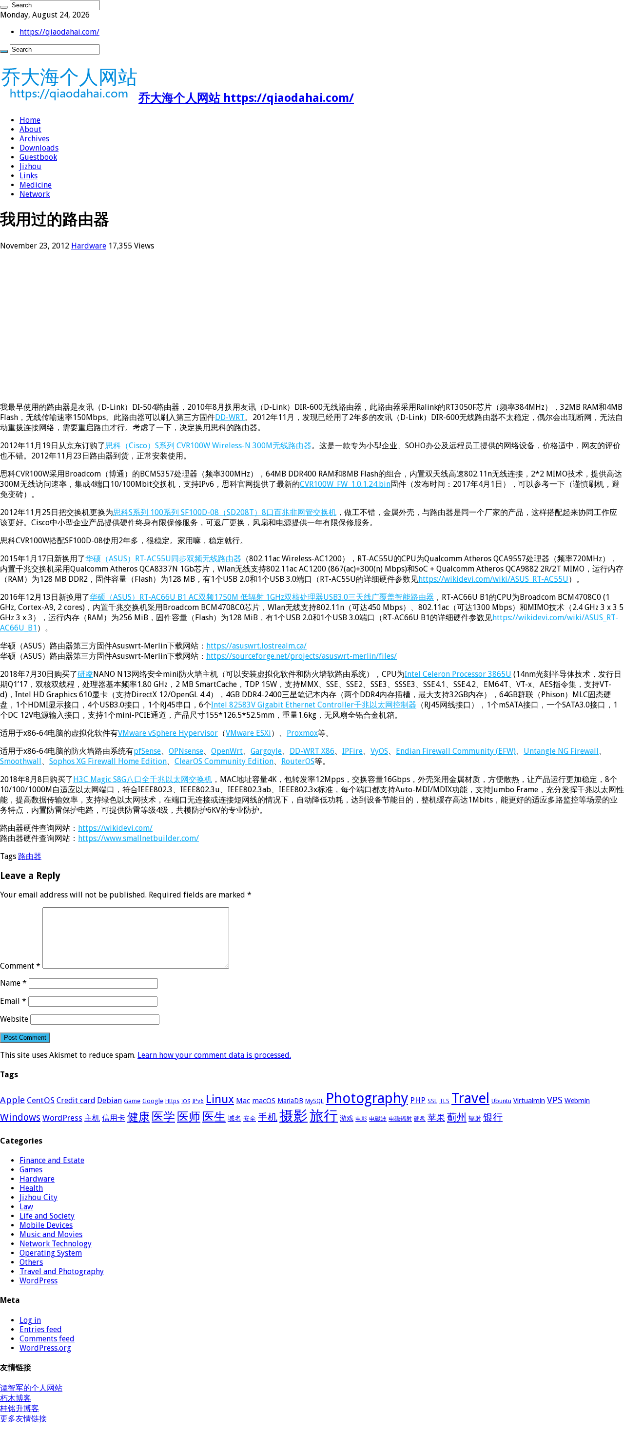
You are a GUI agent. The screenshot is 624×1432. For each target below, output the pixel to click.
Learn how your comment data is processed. (214, 1055)
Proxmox (302, 733)
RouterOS (297, 761)
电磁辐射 (400, 1118)
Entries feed (41, 1329)
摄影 (293, 1115)
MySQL (314, 1101)
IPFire (352, 751)
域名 (234, 1118)
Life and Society (47, 1216)
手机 (267, 1117)
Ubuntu (501, 1101)
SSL (432, 1101)
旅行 (324, 1115)
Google (152, 1101)
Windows (20, 1117)
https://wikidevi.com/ (115, 828)
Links (29, 175)
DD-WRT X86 (312, 751)
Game (132, 1101)
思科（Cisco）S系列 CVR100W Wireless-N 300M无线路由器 (208, 445)
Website (14, 1019)
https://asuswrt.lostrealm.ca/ (256, 645)
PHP (418, 1100)
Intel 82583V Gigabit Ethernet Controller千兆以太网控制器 (313, 704)
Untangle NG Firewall (561, 751)
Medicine (36, 185)
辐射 (474, 1118)
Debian (109, 1100)
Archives (34, 138)
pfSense (147, 751)
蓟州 (457, 1117)
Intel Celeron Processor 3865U (458, 674)
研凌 (85, 674)
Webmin (577, 1101)
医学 (163, 1117)
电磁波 (378, 1118)
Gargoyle (266, 751)
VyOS (379, 751)
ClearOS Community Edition (224, 761)
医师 (188, 1117)
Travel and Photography (62, 1271)
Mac (243, 1100)
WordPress (62, 1118)
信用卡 (113, 1118)
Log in (30, 1320)
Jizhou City (39, 1197)
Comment (20, 966)
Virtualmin (529, 1101)
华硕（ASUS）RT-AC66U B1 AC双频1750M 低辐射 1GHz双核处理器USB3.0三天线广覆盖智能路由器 (262, 597)
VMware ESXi (248, 733)
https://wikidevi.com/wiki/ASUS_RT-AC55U (493, 579)
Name (13, 983)
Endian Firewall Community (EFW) (456, 751)
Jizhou (30, 166)
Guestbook (38, 157)
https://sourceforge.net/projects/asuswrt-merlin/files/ (301, 656)
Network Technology (56, 1243)
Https (172, 1101)
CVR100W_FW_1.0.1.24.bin (345, 484)
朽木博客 (15, 1398)
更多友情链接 (23, 1418)
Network (35, 194)
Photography (367, 1098)
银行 (493, 1117)
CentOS (41, 1100)
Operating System (51, 1253)
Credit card (76, 1100)
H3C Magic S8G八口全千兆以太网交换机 (142, 779)
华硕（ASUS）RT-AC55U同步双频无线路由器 (163, 558)
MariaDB (290, 1101)
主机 (92, 1118)
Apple (12, 1100)
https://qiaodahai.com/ (59, 32)
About (30, 129)
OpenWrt (227, 751)
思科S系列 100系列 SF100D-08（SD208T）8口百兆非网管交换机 (224, 512)
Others (31, 1262)
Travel (470, 1098)
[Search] (4, 7)
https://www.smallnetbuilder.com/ (138, 838)
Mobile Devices (46, 1225)
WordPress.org (45, 1348)
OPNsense (186, 751)
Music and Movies (51, 1234)
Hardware (88, 245)
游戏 (346, 1118)
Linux (220, 1099)
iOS (185, 1101)
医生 (214, 1117)
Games (31, 1169)
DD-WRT (230, 417)
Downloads (39, 148)
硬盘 (420, 1118)
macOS (263, 1100)
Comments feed (47, 1338)
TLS (444, 1101)
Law (26, 1206)
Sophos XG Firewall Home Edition (108, 761)
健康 (138, 1116)
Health (31, 1188)
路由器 (29, 856)
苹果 (436, 1117)
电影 (361, 1118)
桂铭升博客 (19, 1408)
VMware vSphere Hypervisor (168, 733)
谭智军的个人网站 (31, 1388)
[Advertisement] (292, 326)
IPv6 (198, 1101)
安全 (249, 1118)
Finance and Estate (52, 1160)
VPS (555, 1100)
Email (13, 1001)
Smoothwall (20, 761)
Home (30, 120)
